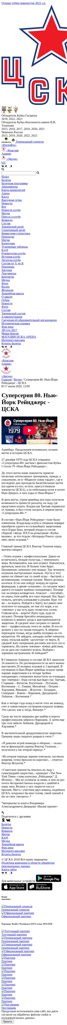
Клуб (4, 837)
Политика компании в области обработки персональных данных (28, 864)
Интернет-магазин (13, 850)
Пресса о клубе (11, 216)
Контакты (7, 276)
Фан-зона (7, 847)
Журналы (7, 290)
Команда (6, 830)
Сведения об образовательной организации (29, 320)
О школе (6, 296)
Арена (5, 193)
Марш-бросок (10, 333)
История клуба (10, 256)
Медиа (5, 840)
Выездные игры (11, 200)
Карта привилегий (13, 190)
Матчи (5, 213)
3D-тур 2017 (9, 330)
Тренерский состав (13, 313)
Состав (5, 223)
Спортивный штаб (13, 230)
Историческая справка (15, 323)
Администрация (11, 316)
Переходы (7, 236)
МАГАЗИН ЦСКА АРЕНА (18, 336)
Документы (8, 273)
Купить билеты (11, 854)
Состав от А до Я (12, 263)
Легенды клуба (11, 260)
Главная (6, 379)
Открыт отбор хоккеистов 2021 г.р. (23, 3)
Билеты (6, 824)
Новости (6, 303)
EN (3, 162)
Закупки (6, 270)
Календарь (8, 243)
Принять (7, 1021)
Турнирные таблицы (14, 246)
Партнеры (7, 266)
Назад (5, 176)
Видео (5, 286)
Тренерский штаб (12, 226)
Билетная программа (14, 183)
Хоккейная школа (12, 844)
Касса (5, 196)
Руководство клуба (13, 253)
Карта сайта (9, 869)
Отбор (5, 300)
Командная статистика (15, 233)
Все (3, 206)
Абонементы (9, 186)
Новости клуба (10, 210)
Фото (4, 283)
